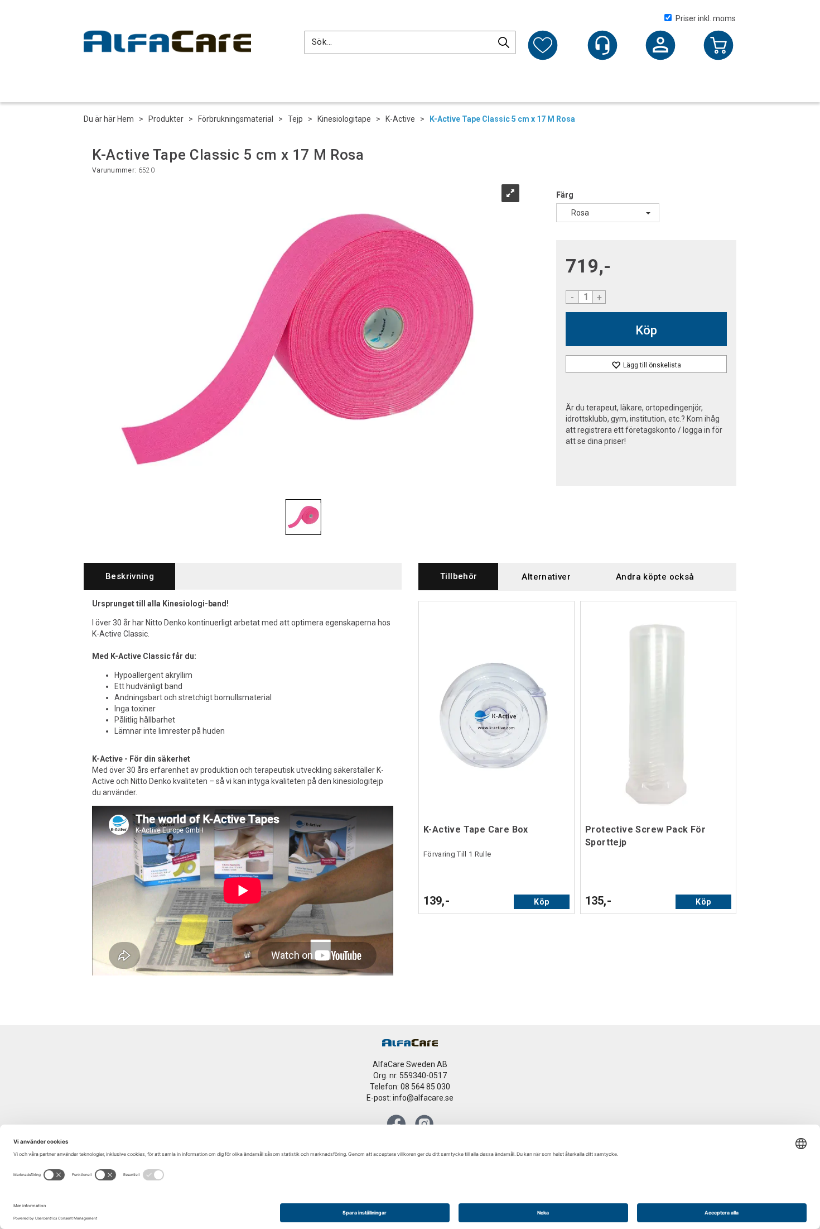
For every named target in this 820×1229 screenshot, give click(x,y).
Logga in (660, 46)
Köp (646, 330)
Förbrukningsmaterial (235, 118)
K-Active (400, 118)
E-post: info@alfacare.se (410, 1097)
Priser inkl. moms (706, 18)
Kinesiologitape (344, 118)
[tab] (129, 576)
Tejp (295, 118)
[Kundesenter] (602, 45)
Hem (125, 118)
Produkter (166, 118)
